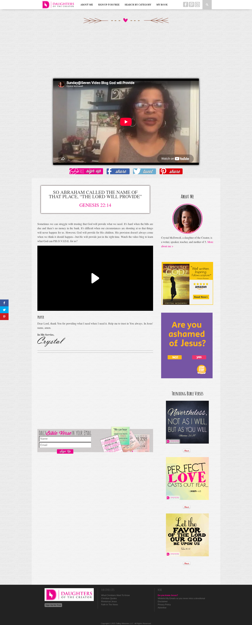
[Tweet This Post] (144, 171)
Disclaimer (163, 601)
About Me (87, 4)
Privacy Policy (164, 604)
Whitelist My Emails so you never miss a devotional (181, 598)
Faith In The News (109, 604)
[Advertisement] (126, 55)
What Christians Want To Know (115, 595)
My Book (162, 4)
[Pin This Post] (171, 171)
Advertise (162, 607)
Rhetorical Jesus (109, 601)
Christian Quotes (109, 598)
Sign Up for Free (108, 4)
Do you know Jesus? (168, 595)
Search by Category (138, 4)
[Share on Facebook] (118, 171)
